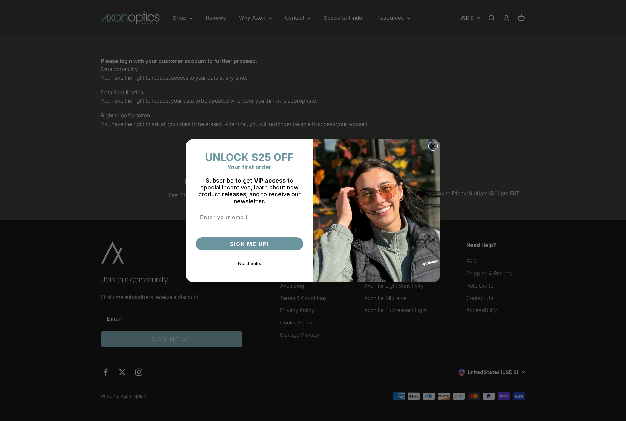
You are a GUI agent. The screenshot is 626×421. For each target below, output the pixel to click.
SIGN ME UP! (249, 244)
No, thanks (249, 263)
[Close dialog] (433, 146)
